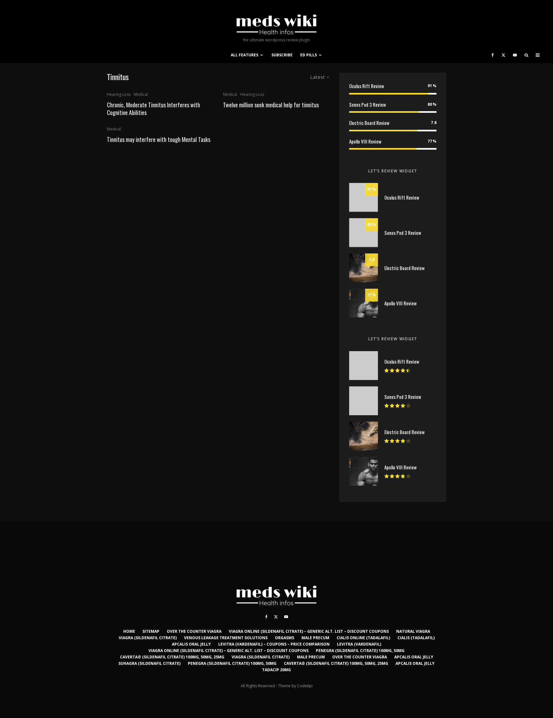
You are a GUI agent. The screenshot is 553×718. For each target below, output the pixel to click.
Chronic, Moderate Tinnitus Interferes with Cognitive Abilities (153, 108)
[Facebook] (493, 55)
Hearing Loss (119, 94)
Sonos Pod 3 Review (367, 104)
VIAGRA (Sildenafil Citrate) (148, 637)
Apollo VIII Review (365, 141)
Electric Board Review (369, 122)
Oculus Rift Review (366, 85)
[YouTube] (515, 55)
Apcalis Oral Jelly (191, 644)
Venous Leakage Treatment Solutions (226, 637)
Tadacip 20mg (276, 670)
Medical (141, 94)
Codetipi (305, 686)
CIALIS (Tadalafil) (416, 637)
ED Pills (308, 55)
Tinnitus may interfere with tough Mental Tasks (158, 139)
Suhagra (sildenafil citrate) (149, 663)
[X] (503, 55)
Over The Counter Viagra (194, 631)
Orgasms (284, 637)
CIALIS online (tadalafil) (363, 637)
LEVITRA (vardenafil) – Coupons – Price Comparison (274, 644)
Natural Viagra (413, 631)
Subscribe (282, 55)
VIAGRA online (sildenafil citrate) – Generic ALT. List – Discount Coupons (309, 631)
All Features (244, 55)
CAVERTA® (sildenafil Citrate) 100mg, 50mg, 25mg (172, 657)
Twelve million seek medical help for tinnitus (271, 105)
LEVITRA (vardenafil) (359, 644)
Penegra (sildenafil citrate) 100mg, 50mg (360, 650)
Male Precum (315, 637)
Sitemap (150, 631)
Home (129, 631)
